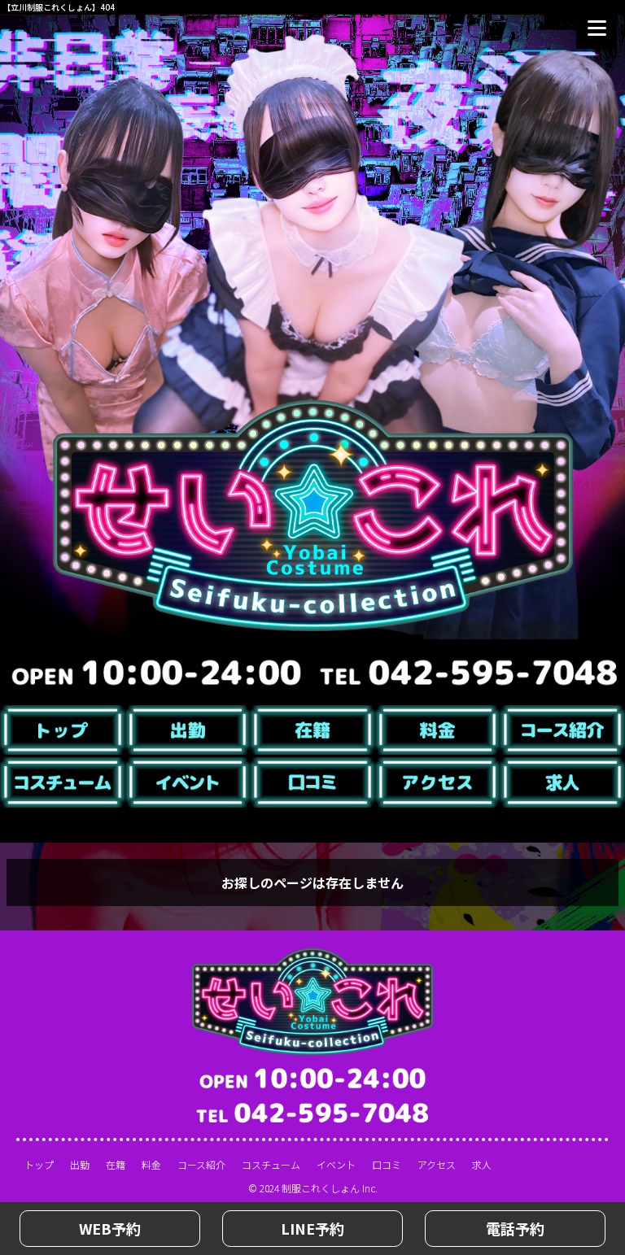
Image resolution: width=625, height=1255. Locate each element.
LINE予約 (312, 1228)
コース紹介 (201, 1164)
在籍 (115, 1164)
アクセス (436, 1164)
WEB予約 (110, 1228)
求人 (482, 1164)
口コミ (386, 1164)
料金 (151, 1164)
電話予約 (515, 1228)
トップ (39, 1164)
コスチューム (271, 1164)
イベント (336, 1164)
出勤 (80, 1164)
